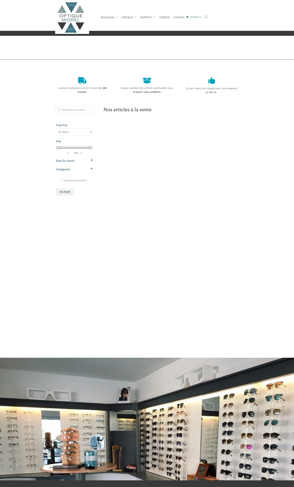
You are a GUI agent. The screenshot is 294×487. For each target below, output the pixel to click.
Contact (178, 17)
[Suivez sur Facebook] (179, 459)
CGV (219, 449)
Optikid (164, 17)
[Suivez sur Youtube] (192, 459)
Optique (127, 17)
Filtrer (65, 192)
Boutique (107, 17)
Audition (146, 17)
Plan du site (185, 449)
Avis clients (40, 431)
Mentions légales (204, 449)
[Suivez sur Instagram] (186, 459)
